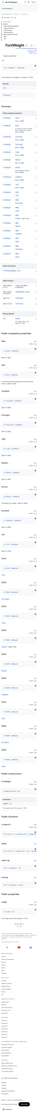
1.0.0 (35, 53)
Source (3, 965)
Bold (17, 125)
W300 (22, 155)
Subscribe (24, 1104)
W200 (22, 147)
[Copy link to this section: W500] (8, 654)
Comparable (20, 67)
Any (27, 292)
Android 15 (4, 1026)
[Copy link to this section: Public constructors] (24, 774)
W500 (22, 163)
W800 (22, 140)
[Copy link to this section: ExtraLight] (11, 415)
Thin (17, 184)
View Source (31, 51)
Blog (2, 970)
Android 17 (4, 1020)
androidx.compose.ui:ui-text (29, 48)
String (9, 303)
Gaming (3, 980)
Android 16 (4, 1023)
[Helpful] (12, 17)
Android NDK (5, 1056)
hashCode (19, 298)
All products (4, 1094)
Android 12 (4, 1034)
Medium (18, 160)
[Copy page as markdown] (31, 45)
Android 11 (4, 1037)
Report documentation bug (9, 1066)
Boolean (7, 293)
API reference (7, 8)
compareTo (19, 285)
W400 (22, 172)
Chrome (3, 1085)
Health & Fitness (5, 986)
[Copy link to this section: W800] (8, 726)
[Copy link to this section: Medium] (10, 463)
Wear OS (3, 1005)
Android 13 (4, 1031)
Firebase (3, 1088)
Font (4, 88)
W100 (22, 188)
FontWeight (11, 67)
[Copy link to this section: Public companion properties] (33, 334)
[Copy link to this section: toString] (9, 878)
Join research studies (7, 1071)
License (9, 1100)
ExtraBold (19, 137)
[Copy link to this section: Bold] (7, 365)
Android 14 (4, 1029)
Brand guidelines (18, 1100)
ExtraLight (19, 144)
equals (18, 292)
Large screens (5, 1002)
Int (18, 270)
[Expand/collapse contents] (12, 22)
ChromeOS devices (6, 1007)
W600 (22, 180)
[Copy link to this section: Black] (7, 341)
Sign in (34, 2)
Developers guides (6, 1047)
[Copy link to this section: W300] (8, 607)
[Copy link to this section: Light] (7, 439)
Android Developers (6, 14)
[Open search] (25, 2)
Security (3, 962)
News (3, 968)
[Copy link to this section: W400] (8, 630)
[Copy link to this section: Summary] (13, 107)
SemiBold (19, 177)
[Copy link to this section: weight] (9, 902)
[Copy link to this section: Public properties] (21, 894)
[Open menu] (3, 2)
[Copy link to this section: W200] (8, 583)
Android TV (4, 1013)
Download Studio (6, 1053)
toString (19, 303)
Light (17, 152)
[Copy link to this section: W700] (8, 702)
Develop (16, 14)
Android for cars (6, 1010)
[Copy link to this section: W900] (8, 750)
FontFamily (7, 95)
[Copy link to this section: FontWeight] (12, 782)
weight (18, 318)
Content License (19, 935)
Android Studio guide (7, 1044)
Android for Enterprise (7, 959)
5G (2, 994)
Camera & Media (6, 989)
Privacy (3, 992)
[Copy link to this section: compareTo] (12, 825)
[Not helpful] (15, 17)
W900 (22, 121)
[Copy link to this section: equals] (8, 844)
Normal (18, 167)
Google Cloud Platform (8, 1091)
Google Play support (7, 1068)
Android (3, 956)
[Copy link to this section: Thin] (6, 535)
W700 (22, 132)
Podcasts (3, 973)
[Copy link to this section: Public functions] (20, 817)
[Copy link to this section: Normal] (9, 487)
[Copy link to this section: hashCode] (11, 861)
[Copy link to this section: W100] (8, 559)
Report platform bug (7, 1063)
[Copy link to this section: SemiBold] (11, 511)
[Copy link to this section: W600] (8, 678)
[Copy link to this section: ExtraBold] (11, 391)
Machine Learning (6, 983)
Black (17, 118)
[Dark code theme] (35, 66)
